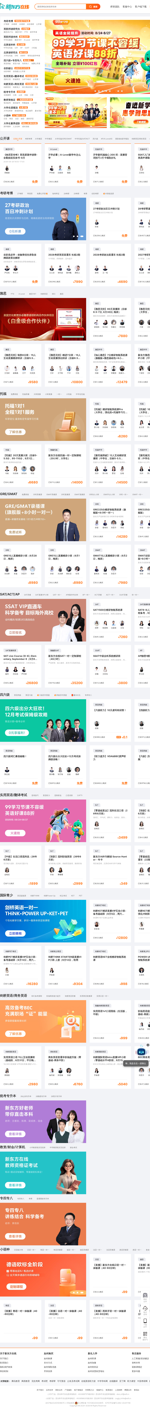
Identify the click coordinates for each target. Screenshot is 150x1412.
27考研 (6, 24)
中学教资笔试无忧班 (58, 1147)
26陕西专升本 (41, 1096)
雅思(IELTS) (8, 32)
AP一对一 (86, 595)
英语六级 (16, 63)
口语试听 (69, 795)
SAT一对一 (57, 595)
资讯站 (136, 1390)
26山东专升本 (26, 1096)
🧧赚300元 (75, 695)
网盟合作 (128, 1390)
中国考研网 (142, 1381)
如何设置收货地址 (96, 1371)
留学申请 (33, 32)
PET (80, 896)
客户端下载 (141, 6)
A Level (27, 40)
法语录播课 (110, 1250)
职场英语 (16, 79)
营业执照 (70, 1403)
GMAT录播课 (51, 494)
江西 (14, 95)
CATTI (79, 795)
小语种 (7, 115)
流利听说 (57, 795)
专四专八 (25, 63)
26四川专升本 (56, 1096)
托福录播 (25, 394)
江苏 (32, 95)
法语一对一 (97, 1250)
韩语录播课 (58, 1250)
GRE (16, 56)
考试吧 (44, 1381)
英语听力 (46, 795)
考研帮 (52, 1381)
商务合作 (58, 1390)
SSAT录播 (123, 595)
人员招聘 (118, 1390)
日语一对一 (31, 1250)
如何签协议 (93, 1367)
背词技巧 (35, 795)
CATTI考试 (26, 79)
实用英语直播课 (86, 996)
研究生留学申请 (34, 56)
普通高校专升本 (43, 1199)
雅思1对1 (18, 32)
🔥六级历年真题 (43, 695)
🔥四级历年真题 (60, 695)
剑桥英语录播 (70, 996)
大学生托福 (8, 56)
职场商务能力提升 (53, 996)
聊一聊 (124, 1068)
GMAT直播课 (79, 494)
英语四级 (7, 63)
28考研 (14, 24)
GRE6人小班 (94, 494)
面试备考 (16, 103)
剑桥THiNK (34, 896)
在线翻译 (113, 1381)
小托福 (34, 48)
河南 (26, 95)
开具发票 (48, 1371)
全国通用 (7, 95)
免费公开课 (35, 63)
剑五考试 (63, 896)
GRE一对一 (123, 494)
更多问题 (136, 1371)
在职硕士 (8, 68)
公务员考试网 (73, 1381)
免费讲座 (14, 394)
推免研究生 (19, 111)
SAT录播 (27, 595)
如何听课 (92, 1358)
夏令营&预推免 (41, 111)
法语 (17, 119)
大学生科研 (8, 111)
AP (21, 48)
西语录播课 (124, 1250)
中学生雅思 (8, 40)
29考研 (22, 24)
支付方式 (48, 1362)
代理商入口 (89, 1390)
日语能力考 (18, 1250)
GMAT (22, 56)
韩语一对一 (44, 1250)
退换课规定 (137, 1367)
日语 (5, 119)
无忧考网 (35, 1381)
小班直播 (48, 394)
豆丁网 (122, 1381)
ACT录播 (98, 595)
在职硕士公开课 (19, 71)
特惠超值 (25, 103)
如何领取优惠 (50, 1367)
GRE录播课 (37, 494)
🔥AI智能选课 (108, 193)
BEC (54, 294)
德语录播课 (84, 1250)
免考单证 (55, 193)
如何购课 (48, 1358)
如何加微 (92, 1362)
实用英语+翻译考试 (14, 76)
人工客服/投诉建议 (140, 1358)
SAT (16, 48)
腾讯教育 (16, 1381)
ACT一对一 (110, 595)
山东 (20, 95)
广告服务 (68, 1390)
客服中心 (127, 6)
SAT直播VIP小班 (41, 595)
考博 (85, 193)
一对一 (59, 394)
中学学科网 (102, 1381)
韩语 (11, 119)
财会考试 (73, 1147)
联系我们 (4, 1362)
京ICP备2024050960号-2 (56, 1403)
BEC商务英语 (27, 87)
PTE (26, 32)
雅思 (61, 294)
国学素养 (7, 126)
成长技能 (25, 126)
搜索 (95, 6)
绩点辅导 (29, 111)
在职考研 (30, 24)
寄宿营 (30, 193)
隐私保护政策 (6, 1367)
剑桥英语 (7, 87)
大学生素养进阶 (12, 123)
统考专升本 (9, 91)
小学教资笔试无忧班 (37, 1147)
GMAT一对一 (137, 494)
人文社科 (16, 126)
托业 (36, 87)
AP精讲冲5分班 (72, 595)
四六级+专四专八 (13, 60)
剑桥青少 (16, 87)
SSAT (27, 48)
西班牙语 (30, 119)
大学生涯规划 (11, 107)
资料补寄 (136, 1362)
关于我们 (4, 1358)
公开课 (38, 24)
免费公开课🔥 (42, 193)
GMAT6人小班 (109, 494)
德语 (22, 119)
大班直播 (37, 394)
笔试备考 (7, 103)
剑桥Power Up (49, 896)
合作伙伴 (49, 1390)
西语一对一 (137, 1250)
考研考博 (8, 21)
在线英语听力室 (88, 1381)
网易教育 (26, 1381)
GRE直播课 (65, 494)
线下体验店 (78, 1390)
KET (73, 896)
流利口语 (7, 79)
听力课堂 (131, 1381)
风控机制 (4, 1371)
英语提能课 (21, 896)
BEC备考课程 (36, 996)
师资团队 (115, 6)
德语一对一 (71, 1250)
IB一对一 (135, 595)
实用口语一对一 (103, 996)
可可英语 (61, 1381)
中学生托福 (8, 48)
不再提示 (136, 1068)
